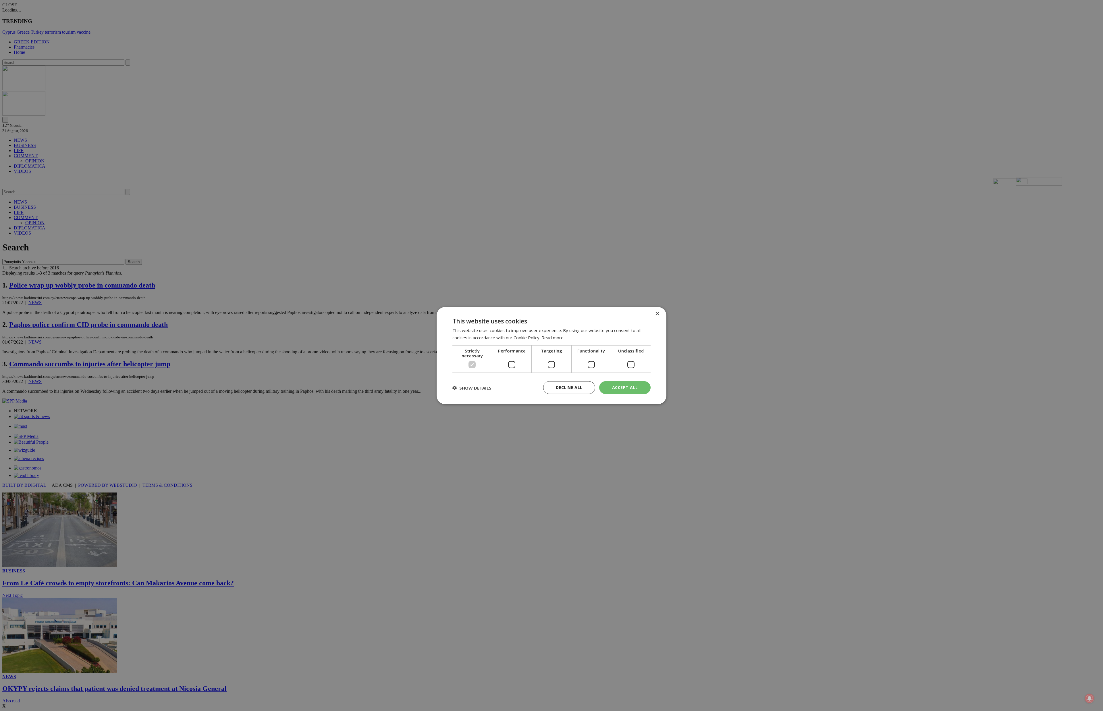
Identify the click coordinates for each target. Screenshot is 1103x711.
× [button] (657, 313)
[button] (471, 387)
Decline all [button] (569, 387)
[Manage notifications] (1089, 698)
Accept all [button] (625, 387)
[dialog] (551, 355)
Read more (552, 337)
